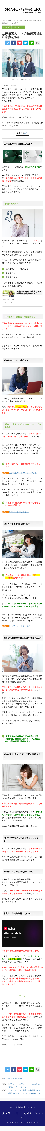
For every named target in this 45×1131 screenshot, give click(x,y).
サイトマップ (30, 1107)
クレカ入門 (8, 1078)
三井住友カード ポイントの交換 (23, 472)
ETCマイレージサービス (19, 626)
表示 (26, 133)
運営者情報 (19, 1107)
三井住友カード (18, 1078)
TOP (11, 1107)
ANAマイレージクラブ (19, 511)
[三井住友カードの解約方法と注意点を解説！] (25, 43)
